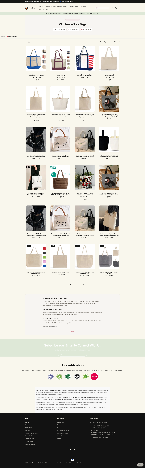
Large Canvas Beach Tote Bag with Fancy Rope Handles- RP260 (85, 272)
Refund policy (48, 462)
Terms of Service (29, 425)
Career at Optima (29, 441)
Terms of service (64, 462)
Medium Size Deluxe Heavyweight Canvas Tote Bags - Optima (60, 74)
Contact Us (60, 436)
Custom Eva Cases (29, 438)
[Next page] (83, 284)
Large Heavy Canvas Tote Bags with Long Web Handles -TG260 (36, 272)
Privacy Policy (60, 422)
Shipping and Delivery (62, 433)
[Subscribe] (85, 354)
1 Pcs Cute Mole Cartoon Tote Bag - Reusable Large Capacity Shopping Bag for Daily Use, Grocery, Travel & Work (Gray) (108, 115)
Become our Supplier (30, 444)
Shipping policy (72, 462)
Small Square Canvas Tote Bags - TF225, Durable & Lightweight (109, 74)
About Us (27, 422)
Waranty (59, 438)
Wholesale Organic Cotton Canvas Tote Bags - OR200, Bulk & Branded (36, 115)
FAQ (58, 427)
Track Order (28, 430)
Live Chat (95, 430)
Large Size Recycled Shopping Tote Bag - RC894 (109, 272)
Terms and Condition (62, 425)
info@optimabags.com (103, 425)
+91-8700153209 (100, 428)
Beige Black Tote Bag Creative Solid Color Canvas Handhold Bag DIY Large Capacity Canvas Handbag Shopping (109, 155)
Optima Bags (32, 462)
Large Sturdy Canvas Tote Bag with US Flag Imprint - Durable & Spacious (84, 74)
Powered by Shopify (39, 462)
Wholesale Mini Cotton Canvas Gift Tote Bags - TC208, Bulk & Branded (85, 115)
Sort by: (97, 42)
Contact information (81, 462)
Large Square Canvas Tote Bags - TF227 (60, 272)
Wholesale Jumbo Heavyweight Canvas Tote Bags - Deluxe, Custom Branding (36, 74)
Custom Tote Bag (29, 436)
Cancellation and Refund (63, 430)
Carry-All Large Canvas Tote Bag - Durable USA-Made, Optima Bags (60, 115)
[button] (41, 6)
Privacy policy (56, 462)
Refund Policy (28, 427)
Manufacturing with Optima (31, 433)
